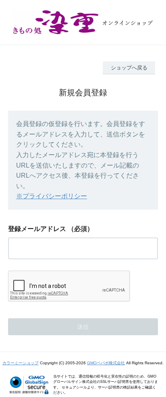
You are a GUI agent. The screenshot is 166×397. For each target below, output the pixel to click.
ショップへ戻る (129, 68)
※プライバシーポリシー (51, 196)
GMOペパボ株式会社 (106, 363)
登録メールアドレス (37, 228)
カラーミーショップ (20, 363)
